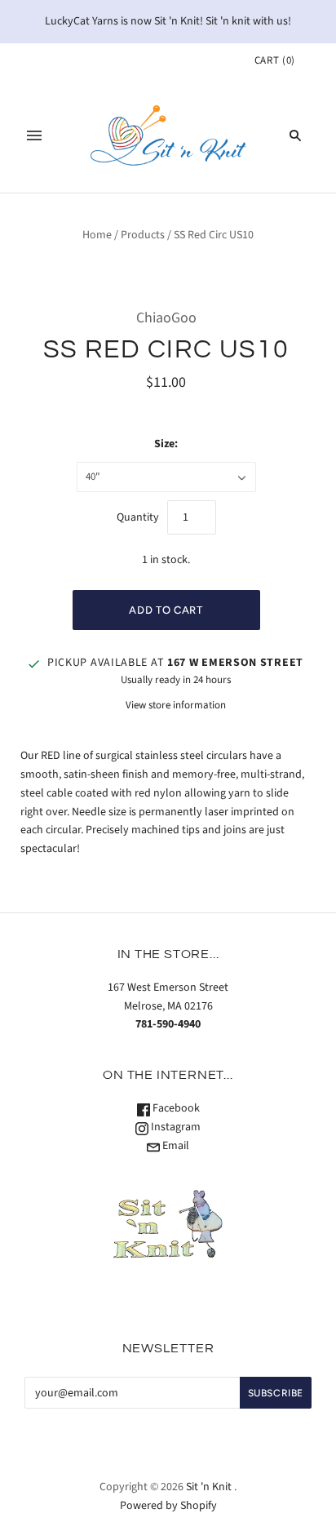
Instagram (174, 1127)
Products (143, 235)
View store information (176, 705)
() (274, 60)
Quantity (138, 517)
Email (174, 1146)
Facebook (175, 1108)
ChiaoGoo (166, 318)
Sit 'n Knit (209, 1487)
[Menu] (34, 135)
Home (97, 235)
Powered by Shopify (168, 1506)
